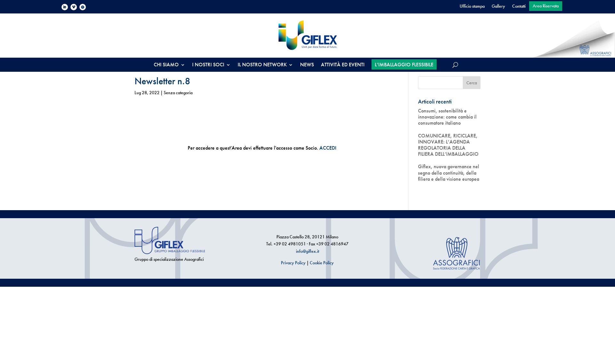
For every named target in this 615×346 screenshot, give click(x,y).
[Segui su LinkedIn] (65, 7)
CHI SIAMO (166, 65)
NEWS (307, 65)
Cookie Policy (322, 263)
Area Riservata (546, 6)
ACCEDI (327, 147)
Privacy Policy (293, 263)
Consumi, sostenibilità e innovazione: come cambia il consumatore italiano (447, 117)
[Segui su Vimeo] (73, 7)
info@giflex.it (307, 251)
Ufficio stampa (472, 6)
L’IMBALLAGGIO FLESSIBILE (404, 64)
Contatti (519, 6)
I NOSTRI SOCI (208, 65)
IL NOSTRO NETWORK (262, 65)
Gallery (498, 6)
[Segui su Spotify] (82, 7)
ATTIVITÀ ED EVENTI (343, 65)
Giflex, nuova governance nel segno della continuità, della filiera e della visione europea (448, 172)
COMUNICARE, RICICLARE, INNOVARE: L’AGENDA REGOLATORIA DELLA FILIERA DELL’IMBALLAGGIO (448, 145)
